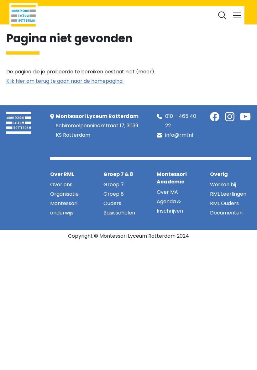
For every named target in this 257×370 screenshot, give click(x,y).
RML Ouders (115, 14)
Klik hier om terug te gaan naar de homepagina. (64, 81)
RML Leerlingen (82, 14)
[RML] (23, 15)
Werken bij (145, 14)
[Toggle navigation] (236, 15)
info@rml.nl (179, 135)
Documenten (176, 14)
